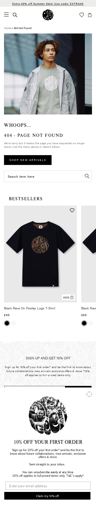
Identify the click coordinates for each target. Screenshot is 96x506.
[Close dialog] (89, 394)
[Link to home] (48, 15)
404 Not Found (22, 28)
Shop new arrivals (27, 160)
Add (66, 297)
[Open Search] (15, 15)
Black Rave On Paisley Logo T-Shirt (29, 308)
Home (7, 28)
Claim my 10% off (47, 496)
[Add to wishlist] (72, 211)
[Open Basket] (90, 15)
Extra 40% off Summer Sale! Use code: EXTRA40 (48, 4)
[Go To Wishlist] (81, 15)
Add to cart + (62, 298)
